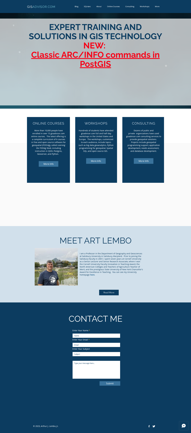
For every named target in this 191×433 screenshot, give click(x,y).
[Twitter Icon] (153, 426)
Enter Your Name (80, 330)
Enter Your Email (80, 340)
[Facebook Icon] (149, 426)
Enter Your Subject (81, 349)
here (92, 274)
